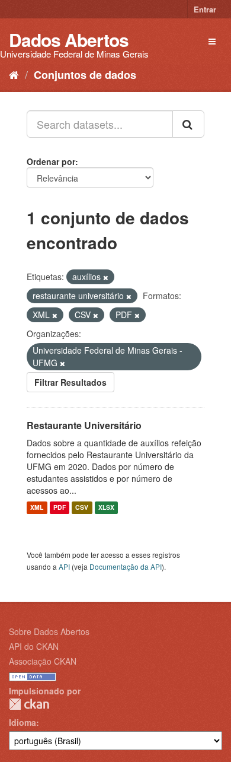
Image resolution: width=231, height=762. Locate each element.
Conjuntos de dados (85, 74)
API (64, 566)
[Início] (14, 74)
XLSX (106, 507)
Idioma (22, 722)
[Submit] (188, 124)
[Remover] (105, 277)
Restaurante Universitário (84, 425)
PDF (59, 507)
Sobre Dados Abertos (49, 631)
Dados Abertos (69, 39)
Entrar (205, 9)
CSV (81, 507)
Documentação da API (125, 566)
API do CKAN (34, 646)
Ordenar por (51, 161)
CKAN (29, 704)
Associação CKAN (42, 661)
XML (36, 507)
